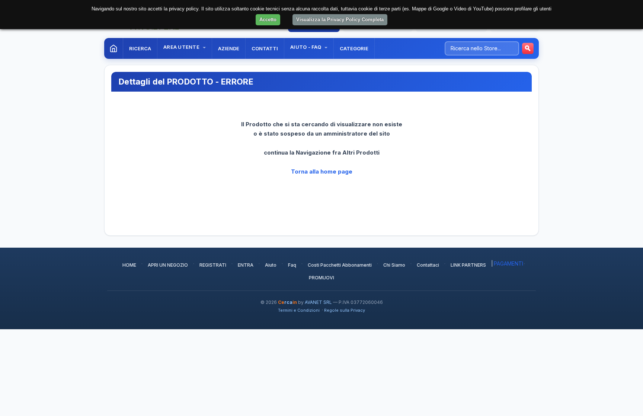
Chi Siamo (394, 265)
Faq (292, 265)
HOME (129, 265)
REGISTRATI (212, 265)
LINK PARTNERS (468, 265)
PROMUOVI (321, 277)
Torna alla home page (321, 171)
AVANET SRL (318, 302)
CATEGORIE (354, 48)
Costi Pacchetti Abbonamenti (340, 265)
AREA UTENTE (182, 47)
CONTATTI (265, 48)
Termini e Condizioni (299, 310)
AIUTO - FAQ (306, 47)
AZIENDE (228, 48)
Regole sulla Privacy (344, 310)
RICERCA (140, 48)
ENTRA (245, 265)
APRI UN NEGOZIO (168, 265)
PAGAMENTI (508, 263)
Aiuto (270, 265)
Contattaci (428, 265)
